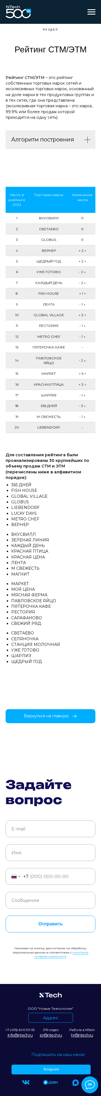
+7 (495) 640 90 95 (20, 1030)
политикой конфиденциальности (61, 954)
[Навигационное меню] (91, 12)
